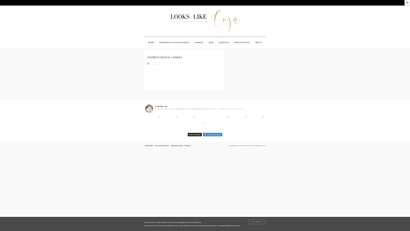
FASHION (199, 42)
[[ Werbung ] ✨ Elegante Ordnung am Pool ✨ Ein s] (257, 123)
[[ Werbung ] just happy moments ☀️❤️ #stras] (153, 123)
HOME (151, 42)
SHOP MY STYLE (242, 42)
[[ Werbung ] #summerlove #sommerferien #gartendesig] (170, 123)
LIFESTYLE (224, 42)
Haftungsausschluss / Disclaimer (181, 145)
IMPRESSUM (149, 145)
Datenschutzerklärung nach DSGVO (228, 226)
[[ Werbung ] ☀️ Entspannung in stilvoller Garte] (239, 123)
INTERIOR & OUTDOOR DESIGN (174, 42)
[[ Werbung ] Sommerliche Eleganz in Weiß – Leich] (188, 123)
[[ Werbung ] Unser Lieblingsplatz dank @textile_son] (205, 123)
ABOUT (258, 42)
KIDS (211, 42)
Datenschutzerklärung (161, 145)
